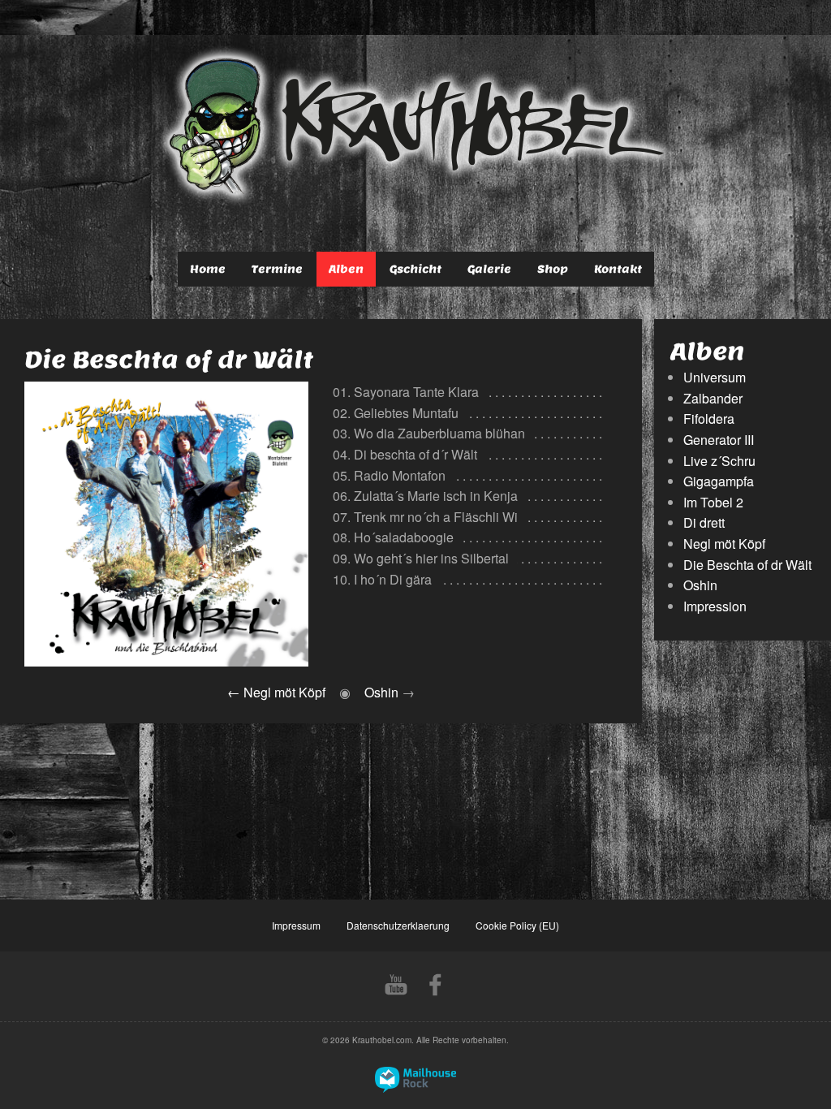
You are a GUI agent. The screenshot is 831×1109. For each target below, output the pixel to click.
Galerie (489, 269)
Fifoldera (708, 418)
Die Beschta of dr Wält (747, 564)
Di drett (704, 522)
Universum (714, 377)
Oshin (381, 692)
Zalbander (713, 398)
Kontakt (618, 269)
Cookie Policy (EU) (517, 925)
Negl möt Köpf (284, 692)
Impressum (296, 925)
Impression (715, 606)
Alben (346, 269)
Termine (277, 269)
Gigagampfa (718, 481)
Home (208, 269)
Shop (552, 269)
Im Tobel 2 (713, 502)
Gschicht (415, 269)
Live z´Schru (719, 460)
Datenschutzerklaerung (398, 925)
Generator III (718, 439)
